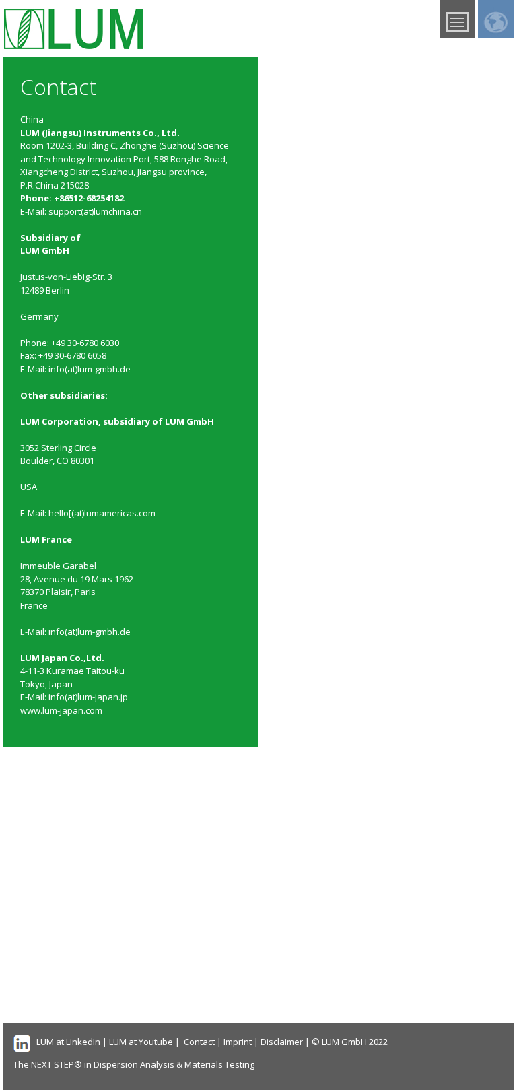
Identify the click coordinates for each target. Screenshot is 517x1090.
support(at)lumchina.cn (95, 211)
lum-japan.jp (102, 697)
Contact (199, 1041)
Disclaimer (282, 1041)
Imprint (237, 1041)
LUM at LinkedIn (68, 1041)
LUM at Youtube (141, 1041)
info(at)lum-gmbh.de (89, 369)
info (56, 697)
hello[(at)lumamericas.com (102, 513)
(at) (71, 697)
